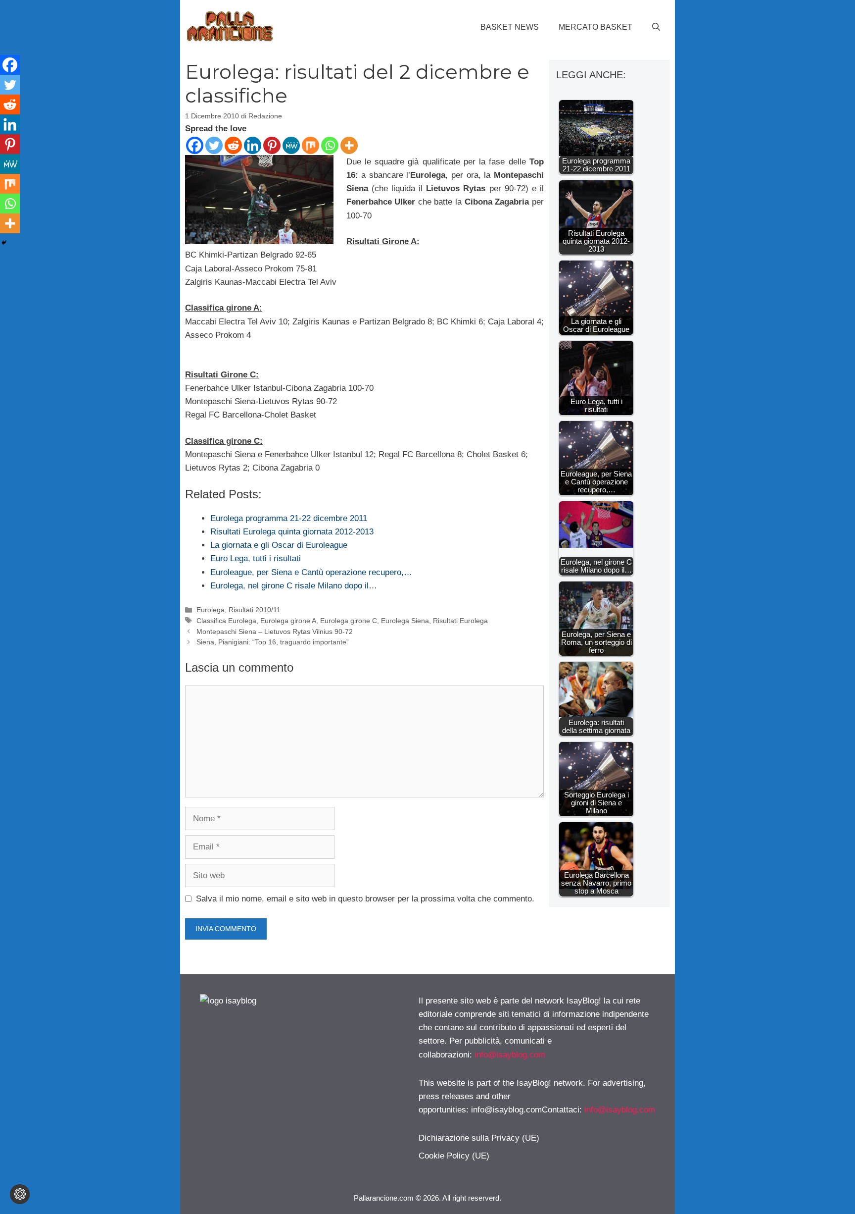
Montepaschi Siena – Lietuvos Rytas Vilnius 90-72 (274, 631)
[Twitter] (214, 145)
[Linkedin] (252, 145)
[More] (349, 145)
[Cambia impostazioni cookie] (20, 1194)
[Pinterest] (272, 145)
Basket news (509, 27)
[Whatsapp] (329, 145)
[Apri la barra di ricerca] (656, 27)
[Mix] (310, 145)
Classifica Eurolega (226, 621)
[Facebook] (194, 145)
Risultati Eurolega (460, 621)
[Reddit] (233, 145)
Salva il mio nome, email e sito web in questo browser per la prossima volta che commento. (365, 898)
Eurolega (210, 610)
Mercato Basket (595, 27)
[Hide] (4, 243)
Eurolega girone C (348, 621)
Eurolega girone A (288, 621)
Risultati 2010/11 (255, 610)
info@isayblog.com (510, 1054)
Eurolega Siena (405, 621)
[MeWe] (291, 145)
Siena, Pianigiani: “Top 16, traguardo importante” (272, 642)
